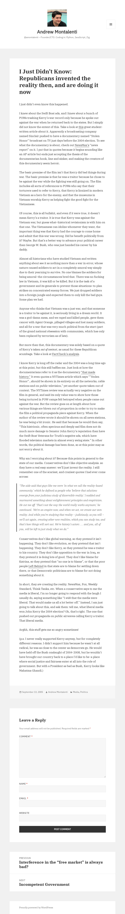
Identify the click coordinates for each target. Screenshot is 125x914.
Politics (84, 692)
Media (76, 692)
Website (24, 813)
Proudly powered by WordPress (36, 907)
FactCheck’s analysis (65, 354)
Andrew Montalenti (57, 32)
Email (23, 798)
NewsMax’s (82, 145)
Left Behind (35, 566)
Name (23, 783)
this (81, 127)
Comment (25, 736)
